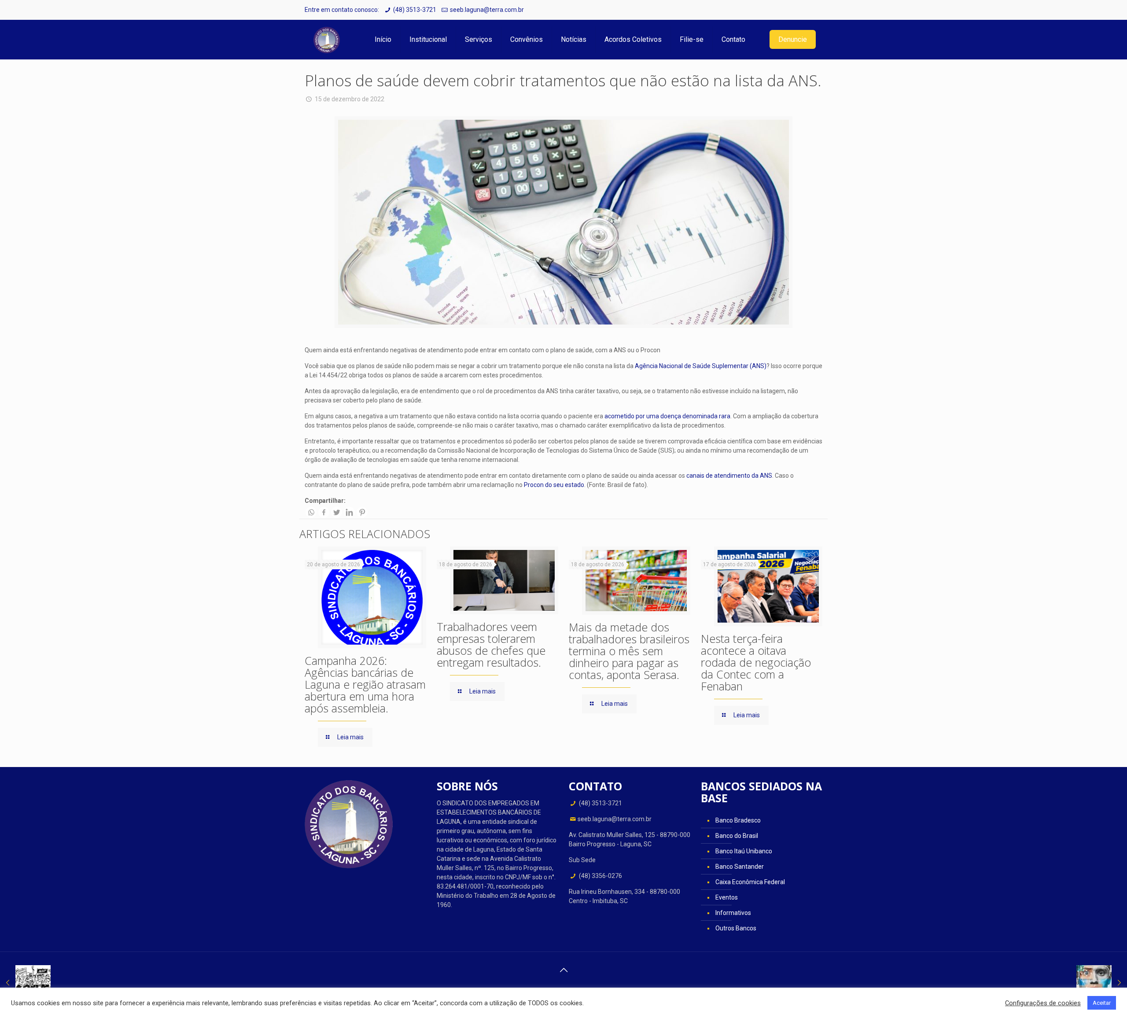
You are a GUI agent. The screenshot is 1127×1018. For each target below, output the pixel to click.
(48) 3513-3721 (414, 9)
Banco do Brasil (736, 835)
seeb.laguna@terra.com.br (487, 9)
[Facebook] (323, 512)
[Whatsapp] (311, 512)
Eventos (726, 897)
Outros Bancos (735, 928)
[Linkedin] (349, 512)
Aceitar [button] (1102, 1003)
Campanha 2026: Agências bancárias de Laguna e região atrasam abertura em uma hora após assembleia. (365, 684)
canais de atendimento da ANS (729, 475)
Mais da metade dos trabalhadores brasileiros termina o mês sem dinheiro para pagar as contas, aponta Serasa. (629, 651)
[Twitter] (336, 512)
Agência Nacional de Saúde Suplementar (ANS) (699, 365)
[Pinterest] (362, 512)
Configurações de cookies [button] (1043, 1003)
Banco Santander (739, 866)
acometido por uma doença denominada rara (667, 416)
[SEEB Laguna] (326, 39)
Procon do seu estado (554, 484)
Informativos (733, 912)
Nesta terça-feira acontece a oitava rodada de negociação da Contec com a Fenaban (756, 662)
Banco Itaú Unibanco (743, 851)
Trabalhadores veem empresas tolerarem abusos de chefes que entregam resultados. (491, 644)
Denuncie (792, 39)
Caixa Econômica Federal (750, 881)
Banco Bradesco (738, 820)
